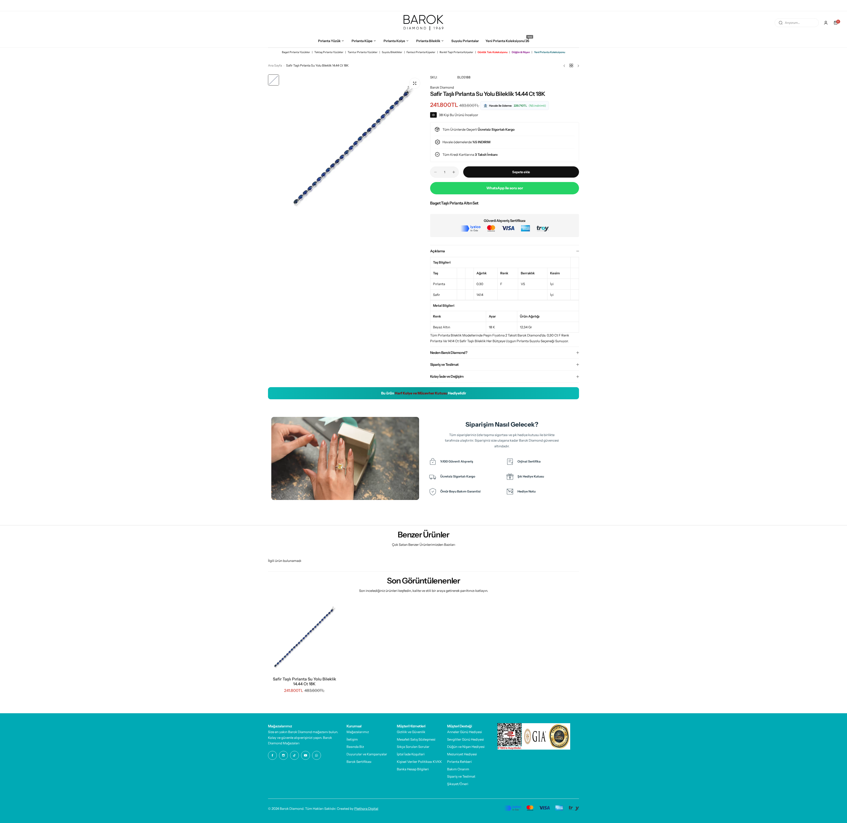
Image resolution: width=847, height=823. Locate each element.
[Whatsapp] (837, 5)
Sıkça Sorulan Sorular (413, 747)
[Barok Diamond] (423, 22)
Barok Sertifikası (359, 762)
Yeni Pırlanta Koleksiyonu (549, 52)
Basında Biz (355, 747)
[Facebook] (801, 5)
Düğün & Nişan (521, 52)
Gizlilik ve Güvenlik (411, 732)
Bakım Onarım (458, 769)
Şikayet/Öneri (457, 784)
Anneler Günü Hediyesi (464, 732)
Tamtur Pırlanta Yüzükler (363, 52)
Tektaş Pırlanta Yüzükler (328, 52)
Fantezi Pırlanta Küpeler (421, 52)
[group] (352, 145)
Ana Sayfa (275, 65)
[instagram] (810, 5)
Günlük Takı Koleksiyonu (493, 52)
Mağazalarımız (358, 732)
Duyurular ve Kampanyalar (367, 754)
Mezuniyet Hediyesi (462, 754)
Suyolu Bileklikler (392, 52)
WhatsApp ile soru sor (504, 188)
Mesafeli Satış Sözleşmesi (416, 739)
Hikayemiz (13, 5)
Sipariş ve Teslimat (461, 776)
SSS (72, 5)
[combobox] (797, 22)
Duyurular (57, 5)
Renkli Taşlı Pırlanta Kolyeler (456, 52)
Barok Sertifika (35, 5)
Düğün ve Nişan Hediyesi (466, 747)
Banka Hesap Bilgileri (413, 769)
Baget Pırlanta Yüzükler (296, 52)
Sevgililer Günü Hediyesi (465, 739)
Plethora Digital (366, 808)
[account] (826, 23)
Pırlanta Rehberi (459, 762)
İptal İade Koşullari (411, 754)
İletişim (352, 739)
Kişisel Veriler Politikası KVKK (419, 762)
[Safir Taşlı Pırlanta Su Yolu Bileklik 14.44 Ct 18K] (304, 637)
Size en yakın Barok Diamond (290, 732)
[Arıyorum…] (780, 22)
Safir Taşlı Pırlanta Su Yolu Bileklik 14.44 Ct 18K (304, 681)
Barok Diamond (442, 87)
